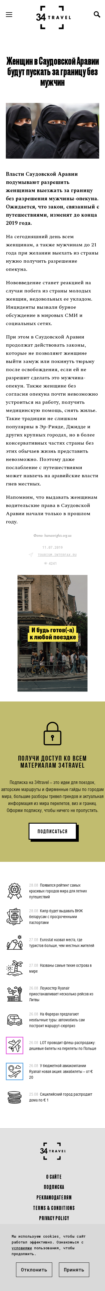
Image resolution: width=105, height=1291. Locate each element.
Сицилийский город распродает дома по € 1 (60, 1097)
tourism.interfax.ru (57, 554)
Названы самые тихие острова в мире (60, 968)
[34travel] (53, 17)
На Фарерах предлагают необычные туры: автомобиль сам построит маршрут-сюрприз (57, 1019)
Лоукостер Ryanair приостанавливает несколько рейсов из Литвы (61, 993)
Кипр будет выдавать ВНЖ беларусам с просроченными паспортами (56, 916)
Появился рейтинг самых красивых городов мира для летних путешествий (58, 891)
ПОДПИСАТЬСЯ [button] (53, 831)
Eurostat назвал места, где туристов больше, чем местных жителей (61, 942)
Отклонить (34, 1270)
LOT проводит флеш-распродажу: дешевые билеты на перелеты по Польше (62, 1045)
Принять (74, 1270)
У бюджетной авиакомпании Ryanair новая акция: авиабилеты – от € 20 (61, 1071)
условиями (22, 1248)
